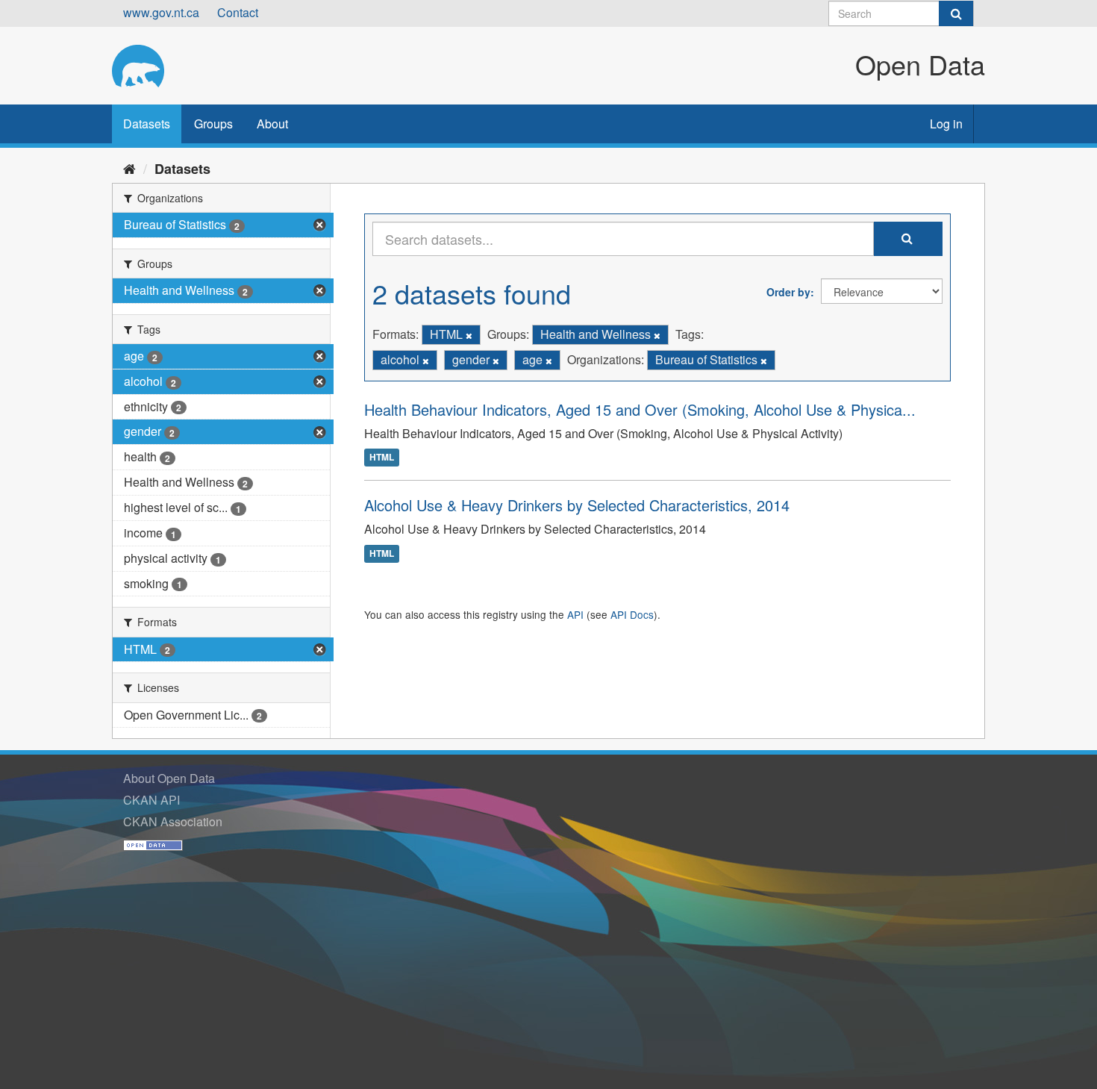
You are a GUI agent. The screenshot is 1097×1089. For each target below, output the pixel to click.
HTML (381, 457)
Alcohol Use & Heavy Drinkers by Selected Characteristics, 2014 (577, 505)
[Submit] (956, 13)
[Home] (129, 168)
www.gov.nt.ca (161, 12)
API (575, 614)
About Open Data (169, 778)
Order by (788, 291)
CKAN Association (172, 821)
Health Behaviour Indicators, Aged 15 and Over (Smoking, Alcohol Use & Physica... (640, 409)
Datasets (146, 123)
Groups (213, 123)
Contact (237, 12)
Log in (946, 123)
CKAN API (151, 799)
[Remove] (469, 335)
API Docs (632, 614)
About (272, 123)
